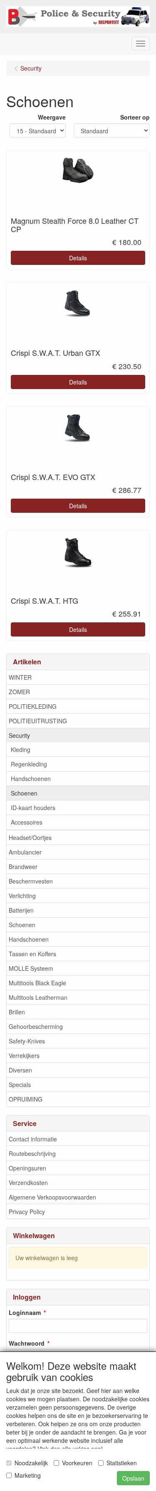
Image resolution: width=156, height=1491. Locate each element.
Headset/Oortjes (30, 837)
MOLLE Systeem (31, 968)
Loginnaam (25, 1312)
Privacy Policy (27, 1211)
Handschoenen (31, 778)
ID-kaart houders (33, 807)
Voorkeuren (77, 1463)
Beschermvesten (31, 881)
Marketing (28, 1475)
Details (78, 258)
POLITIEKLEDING (33, 706)
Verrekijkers (24, 1055)
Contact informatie (33, 1139)
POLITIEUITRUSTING (38, 721)
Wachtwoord (27, 1343)
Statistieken (121, 1463)
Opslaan (133, 1478)
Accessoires (26, 822)
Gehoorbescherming (36, 1026)
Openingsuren (27, 1168)
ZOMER (19, 692)
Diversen (20, 1070)
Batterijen (21, 910)
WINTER (20, 677)
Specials (20, 1084)
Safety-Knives (27, 1041)
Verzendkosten (28, 1182)
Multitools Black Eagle (37, 983)
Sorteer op (135, 117)
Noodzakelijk (31, 1463)
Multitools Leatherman (38, 997)
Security (19, 735)
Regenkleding (29, 764)
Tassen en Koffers (32, 954)
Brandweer (23, 866)
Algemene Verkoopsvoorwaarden (52, 1197)
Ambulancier (25, 852)
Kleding (20, 749)
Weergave (52, 117)
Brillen (17, 1012)
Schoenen (24, 793)
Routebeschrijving (32, 1153)
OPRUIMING (25, 1099)
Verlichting (22, 895)
